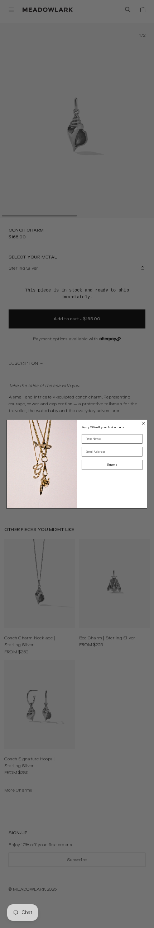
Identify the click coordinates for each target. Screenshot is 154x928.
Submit (112, 465)
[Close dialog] (143, 423)
